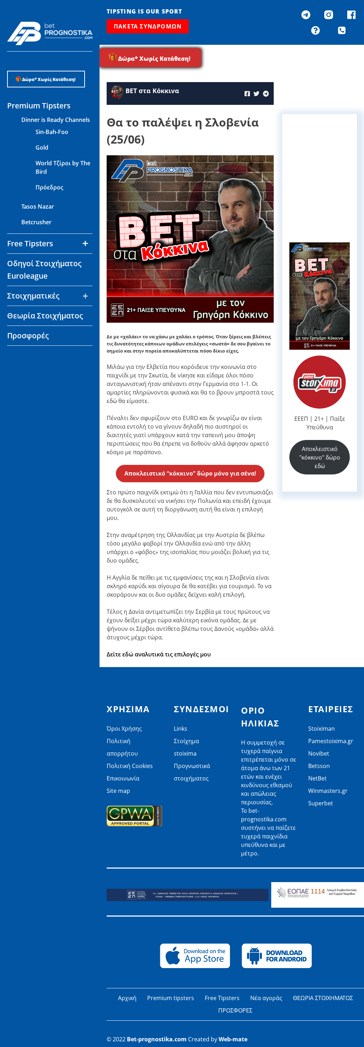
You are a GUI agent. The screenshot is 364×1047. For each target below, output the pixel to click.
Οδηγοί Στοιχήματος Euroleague (44, 269)
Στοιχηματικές (33, 296)
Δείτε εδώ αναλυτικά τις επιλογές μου (159, 654)
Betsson (32, 372)
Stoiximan (321, 728)
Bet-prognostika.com (157, 1039)
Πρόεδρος (49, 187)
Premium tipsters (170, 998)
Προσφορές (28, 335)
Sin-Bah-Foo (52, 132)
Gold (42, 147)
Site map (118, 791)
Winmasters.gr (41, 404)
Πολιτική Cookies (130, 766)
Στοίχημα (186, 741)
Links (180, 728)
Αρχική (127, 998)
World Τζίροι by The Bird (63, 167)
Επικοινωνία (123, 778)
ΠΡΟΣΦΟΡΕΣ (235, 1010)
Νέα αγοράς (266, 998)
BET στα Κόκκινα (152, 90)
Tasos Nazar (37, 206)
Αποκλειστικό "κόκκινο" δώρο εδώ (319, 457)
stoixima (185, 753)
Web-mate (233, 1039)
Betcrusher (36, 222)
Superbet (320, 803)
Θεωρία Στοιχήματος (45, 316)
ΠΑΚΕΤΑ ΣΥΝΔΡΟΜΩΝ (148, 26)
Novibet (32, 357)
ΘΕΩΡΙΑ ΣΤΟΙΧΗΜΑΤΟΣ (323, 998)
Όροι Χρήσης (124, 728)
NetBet (31, 388)
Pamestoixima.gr (330, 741)
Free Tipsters (222, 998)
